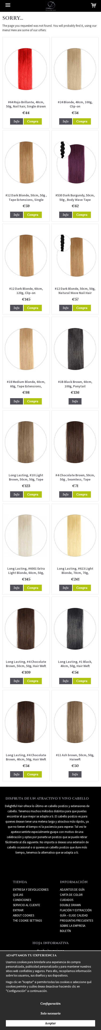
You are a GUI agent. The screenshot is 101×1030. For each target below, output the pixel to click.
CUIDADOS (66, 900)
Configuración (50, 1004)
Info (16, 121)
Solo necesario (51, 1013)
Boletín (65, 931)
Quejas (18, 895)
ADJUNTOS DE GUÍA (72, 890)
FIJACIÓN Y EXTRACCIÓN (76, 910)
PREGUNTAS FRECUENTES (76, 921)
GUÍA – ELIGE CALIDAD (74, 915)
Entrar (18, 910)
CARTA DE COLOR (71, 895)
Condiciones (22, 900)
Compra (32, 121)
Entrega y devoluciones (30, 890)
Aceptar (50, 1023)
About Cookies (23, 915)
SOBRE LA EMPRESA (72, 926)
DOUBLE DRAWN (70, 905)
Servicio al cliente (26, 905)
